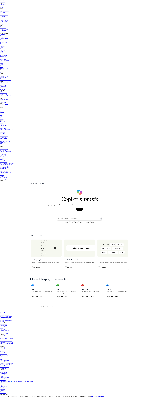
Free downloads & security (5, 172)
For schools (2, 22)
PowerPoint (2, 46)
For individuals (2, 9)
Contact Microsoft (4, 384)
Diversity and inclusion (5, 377)
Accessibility (2, 378)
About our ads (3, 393)
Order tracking (3, 329)
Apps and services (3, 41)
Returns (1, 328)
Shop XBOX (2, 133)
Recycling (2, 391)
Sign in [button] (79, 209)
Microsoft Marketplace (5, 166)
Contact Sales (3, 87)
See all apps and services (5, 52)
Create (1, 64)
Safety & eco (2, 390)
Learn (76, 222)
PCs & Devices (3, 130)
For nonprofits (3, 30)
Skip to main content (4, 0)
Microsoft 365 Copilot (4, 33)
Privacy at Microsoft (4, 374)
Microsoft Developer (4, 160)
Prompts (2, 65)
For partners (2, 98)
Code (92, 222)
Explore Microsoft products (6, 320)
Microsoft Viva (3, 58)
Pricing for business (4, 20)
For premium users (4, 15)
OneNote (2, 127)
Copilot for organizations (5, 317)
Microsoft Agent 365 (4, 60)
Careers (1, 371)
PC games (2, 145)
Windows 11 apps (4, 321)
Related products (3, 54)
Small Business (3, 117)
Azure (1, 110)
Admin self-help (3, 84)
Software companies (4, 167)
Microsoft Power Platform (5, 153)
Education (2, 173)
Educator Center (3, 93)
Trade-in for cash (3, 138)
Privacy (1, 385)
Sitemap (2, 382)
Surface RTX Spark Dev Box (6, 316)
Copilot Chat (2, 35)
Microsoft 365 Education (5, 339)
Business (1, 146)
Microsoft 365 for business (5, 151)
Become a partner (4, 99)
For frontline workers (4, 29)
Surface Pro (2, 312)
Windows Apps (3, 121)
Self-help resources (4, 76)
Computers (2, 132)
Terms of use (2, 387)
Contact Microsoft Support (5, 80)
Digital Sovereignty (4, 156)
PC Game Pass (3, 142)
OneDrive (2, 48)
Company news (3, 373)
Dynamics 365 (3, 150)
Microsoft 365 (3, 71)
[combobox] (79, 218)
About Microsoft (3, 372)
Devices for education (4, 337)
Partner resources (4, 100)
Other (1, 169)
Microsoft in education (5, 335)
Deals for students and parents (6, 343)
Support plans (3, 85)
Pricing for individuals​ (4, 11)
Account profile (3, 324)
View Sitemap (3, 179)
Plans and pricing (3, 39)
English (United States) (5, 381)
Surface (1, 113)
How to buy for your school (6, 341)
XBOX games (3, 143)
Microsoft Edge (3, 59)
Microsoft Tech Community (6, 164)
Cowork (1, 67)
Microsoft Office (3, 55)
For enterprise (2, 25)
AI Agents (2, 37)
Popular (67, 222)
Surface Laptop (3, 313)
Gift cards (2, 175)
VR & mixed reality (4, 136)
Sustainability (3, 380)
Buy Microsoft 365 (4, 104)
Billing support (3, 77)
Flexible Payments (4, 333)
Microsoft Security (4, 149)
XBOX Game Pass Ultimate (5, 141)
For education (2, 90)
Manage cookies (3, 386)
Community (2, 78)
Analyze (87, 222)
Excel (1, 45)
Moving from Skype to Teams (6, 129)
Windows (2, 112)
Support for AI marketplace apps (7, 163)
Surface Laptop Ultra (4, 315)
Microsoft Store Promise (5, 332)
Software (1, 120)
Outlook (1, 47)
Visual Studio (3, 168)
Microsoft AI (2, 147)
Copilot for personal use (5, 319)
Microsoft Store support (5, 326)
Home (1, 7)
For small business (4, 21)
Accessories (2, 134)
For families (2, 12)
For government (3, 24)
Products (1, 8)
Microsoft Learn (3, 162)
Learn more (58, 306)
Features (1, 61)
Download (1, 69)
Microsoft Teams (3, 42)
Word (1, 43)
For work (1, 81)
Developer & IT (2, 158)
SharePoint (2, 50)
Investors (2, 376)
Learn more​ (2, 17)
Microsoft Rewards (4, 171)
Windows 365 (3, 56)
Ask (72, 222)
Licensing (2, 176)
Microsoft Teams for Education (6, 338)
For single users (3, 13)
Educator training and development (7, 342)
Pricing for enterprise (4, 26)
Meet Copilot (3, 34)
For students (2, 16)
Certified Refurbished (4, 137)
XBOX (1, 115)
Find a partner (3, 86)
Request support (3, 94)
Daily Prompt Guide (4, 38)
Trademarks (2, 389)
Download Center (4, 325)
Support (1, 73)
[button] (101, 218)
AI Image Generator (4, 68)
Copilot (1, 72)
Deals (1, 116)
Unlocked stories (3, 177)
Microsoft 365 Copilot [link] (33, 183)
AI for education (3, 345)
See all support (3, 102)
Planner (1, 51)
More (1, 103)
